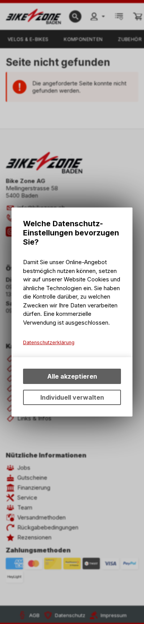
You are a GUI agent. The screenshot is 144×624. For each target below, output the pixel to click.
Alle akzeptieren (72, 376)
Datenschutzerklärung (48, 342)
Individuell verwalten (72, 397)
